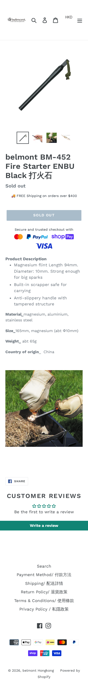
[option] (22, 137)
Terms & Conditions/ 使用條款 (44, 600)
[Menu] (79, 20)
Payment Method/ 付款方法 (44, 574)
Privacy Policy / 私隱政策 (44, 609)
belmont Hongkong (38, 670)
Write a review (44, 525)
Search (44, 566)
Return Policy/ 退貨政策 (44, 591)
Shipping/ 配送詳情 (44, 583)
